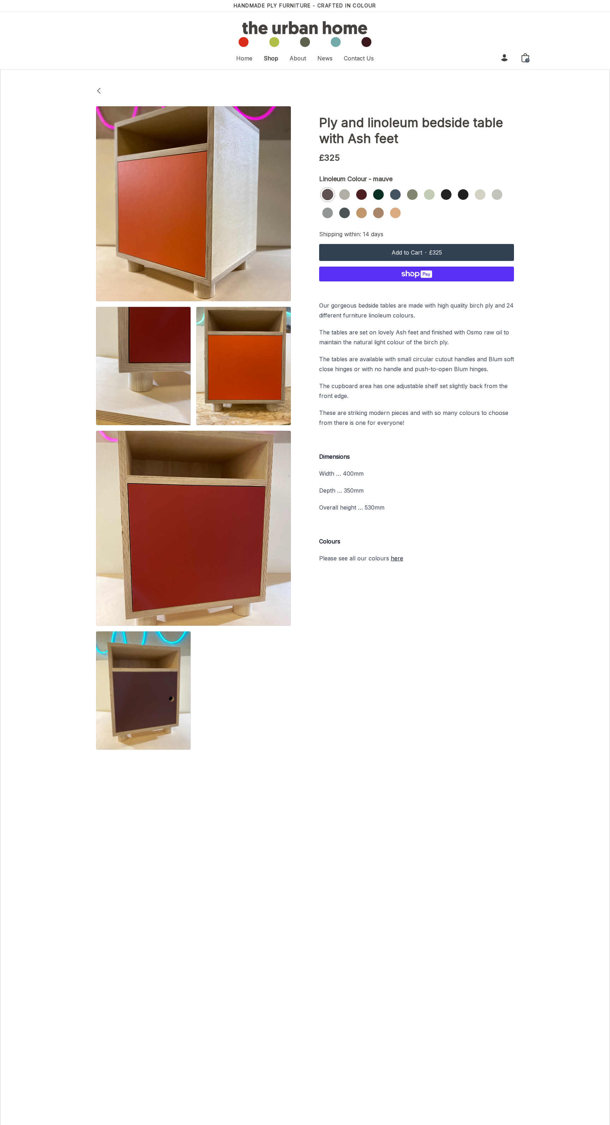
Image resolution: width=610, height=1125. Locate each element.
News (325, 57)
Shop (271, 57)
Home (244, 57)
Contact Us (359, 57)
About (297, 57)
